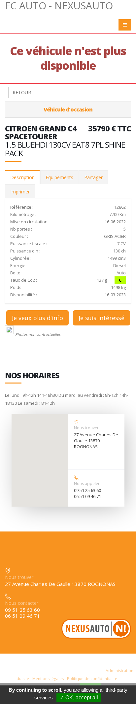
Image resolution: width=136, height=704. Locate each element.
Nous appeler (87, 483)
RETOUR (22, 92)
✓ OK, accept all (79, 697)
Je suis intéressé (101, 318)
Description (22, 177)
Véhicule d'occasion (68, 109)
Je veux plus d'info (37, 318)
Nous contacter (21, 603)
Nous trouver (86, 428)
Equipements (59, 177)
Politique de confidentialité (92, 678)
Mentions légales (48, 678)
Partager (93, 177)
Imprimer (20, 191)
